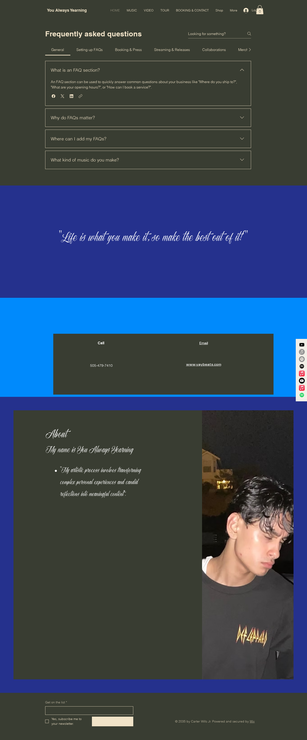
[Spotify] (302, 359)
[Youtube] (302, 345)
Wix (252, 721)
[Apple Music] (302, 352)
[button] (260, 9)
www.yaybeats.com (203, 364)
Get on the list (56, 702)
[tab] (57, 49)
